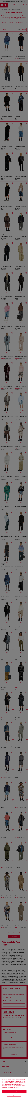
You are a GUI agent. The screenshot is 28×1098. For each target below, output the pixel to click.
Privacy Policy (6, 1087)
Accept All (14, 1091)
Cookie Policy (15, 1087)
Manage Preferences (16, 1085)
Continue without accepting (14, 1095)
